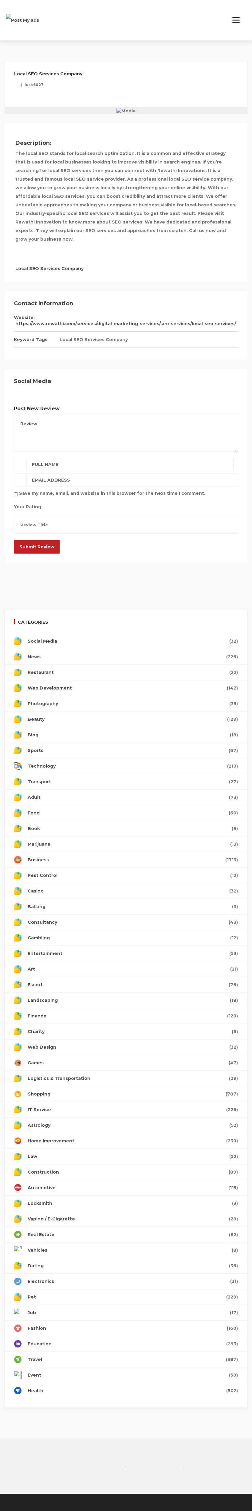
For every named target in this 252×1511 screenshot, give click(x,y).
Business (133, 860)
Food (133, 813)
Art (133, 969)
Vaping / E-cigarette (133, 1219)
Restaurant (133, 672)
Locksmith (133, 1203)
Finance (133, 1016)
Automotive (133, 1187)
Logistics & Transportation (133, 1078)
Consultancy (133, 922)
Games (133, 1063)
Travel (133, 1359)
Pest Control (133, 875)
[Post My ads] (22, 20)
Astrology (133, 1125)
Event (133, 1375)
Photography (133, 703)
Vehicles (133, 1250)
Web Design (133, 1047)
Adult (133, 797)
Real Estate (133, 1234)
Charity (133, 1031)
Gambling (133, 938)
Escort (133, 984)
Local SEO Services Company (94, 339)
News (133, 657)
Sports (133, 750)
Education (133, 1344)
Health (133, 1390)
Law (133, 1156)
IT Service (133, 1109)
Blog (133, 735)
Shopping (133, 1094)
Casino (133, 891)
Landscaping (133, 1000)
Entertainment (133, 953)
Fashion (133, 1328)
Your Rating (27, 506)
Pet (133, 1297)
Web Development (133, 688)
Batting (133, 906)
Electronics (133, 1281)
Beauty (133, 719)
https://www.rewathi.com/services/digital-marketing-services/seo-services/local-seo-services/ (125, 323)
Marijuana (133, 844)
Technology (133, 766)
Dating (133, 1266)
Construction (133, 1172)
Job (133, 1312)
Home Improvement (133, 1141)
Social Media (133, 641)
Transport (133, 781)
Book (133, 828)
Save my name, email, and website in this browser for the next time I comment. (112, 493)
